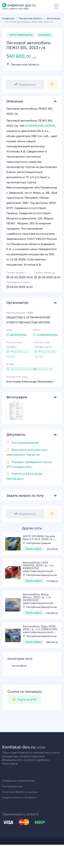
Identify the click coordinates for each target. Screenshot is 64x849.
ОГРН (36, 330)
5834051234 (18, 335)
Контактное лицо (17, 376)
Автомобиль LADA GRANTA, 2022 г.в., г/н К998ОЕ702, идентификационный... (39, 567)
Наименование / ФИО (20, 312)
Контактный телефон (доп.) (43, 344)
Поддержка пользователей (18, 780)
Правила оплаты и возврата (19, 797)
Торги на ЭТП (26, 699)
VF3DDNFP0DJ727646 (40, 125)
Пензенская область (25, 64)
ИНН (9, 330)
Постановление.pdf (25, 442)
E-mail (10, 364)
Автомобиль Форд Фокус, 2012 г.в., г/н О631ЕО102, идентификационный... (39, 599)
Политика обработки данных (20, 791)
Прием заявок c (16, 272)
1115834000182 (47, 335)
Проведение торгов (18, 282)
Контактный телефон (14, 344)
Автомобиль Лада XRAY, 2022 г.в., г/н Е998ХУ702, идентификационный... (40, 629)
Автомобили (19, 665)
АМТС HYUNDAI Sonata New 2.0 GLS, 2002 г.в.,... (40, 537)
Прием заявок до (44, 272)
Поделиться (27, 84)
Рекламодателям (12, 786)
